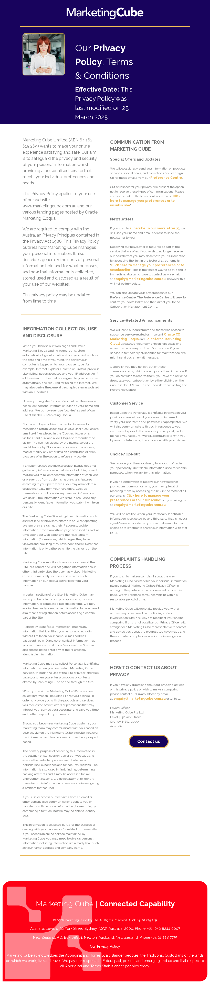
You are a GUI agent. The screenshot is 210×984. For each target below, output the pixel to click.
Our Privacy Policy (105, 946)
